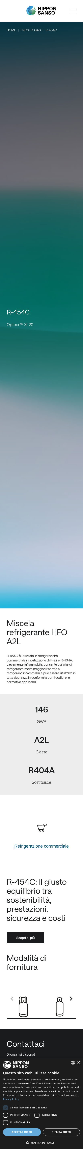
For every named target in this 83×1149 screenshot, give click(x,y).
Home (11, 30)
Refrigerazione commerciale (41, 846)
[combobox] (73, 1063)
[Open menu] (73, 11)
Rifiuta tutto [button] (61, 1132)
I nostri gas (31, 30)
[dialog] (41, 1103)
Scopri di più (25, 938)
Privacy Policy (11, 1099)
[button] (41, 1142)
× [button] (78, 1062)
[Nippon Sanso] (41, 10)
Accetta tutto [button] (22, 1132)
